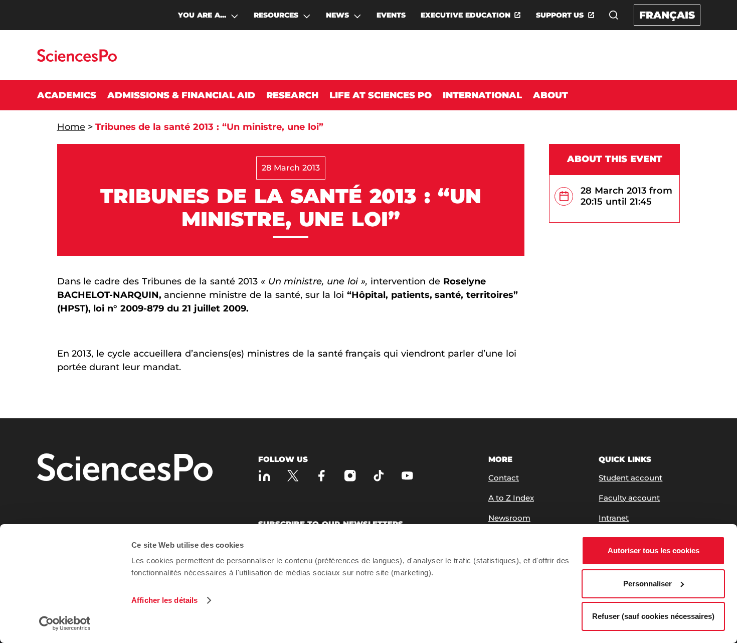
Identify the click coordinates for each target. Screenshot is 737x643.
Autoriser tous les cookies (653, 550)
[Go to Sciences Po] (77, 59)
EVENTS (391, 15)
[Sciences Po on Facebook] (321, 475)
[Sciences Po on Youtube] (407, 475)
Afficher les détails (164, 600)
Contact (503, 478)
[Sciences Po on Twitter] (293, 475)
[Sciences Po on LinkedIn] (264, 475)
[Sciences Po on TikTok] (379, 475)
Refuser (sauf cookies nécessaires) (653, 616)
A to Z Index (511, 498)
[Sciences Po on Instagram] (350, 475)
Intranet (614, 518)
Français (667, 15)
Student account (630, 478)
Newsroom (509, 518)
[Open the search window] (614, 15)
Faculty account (629, 498)
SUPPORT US (560, 15)
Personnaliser (647, 583)
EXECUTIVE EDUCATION (465, 15)
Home (71, 126)
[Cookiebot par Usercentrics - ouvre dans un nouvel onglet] (65, 623)
